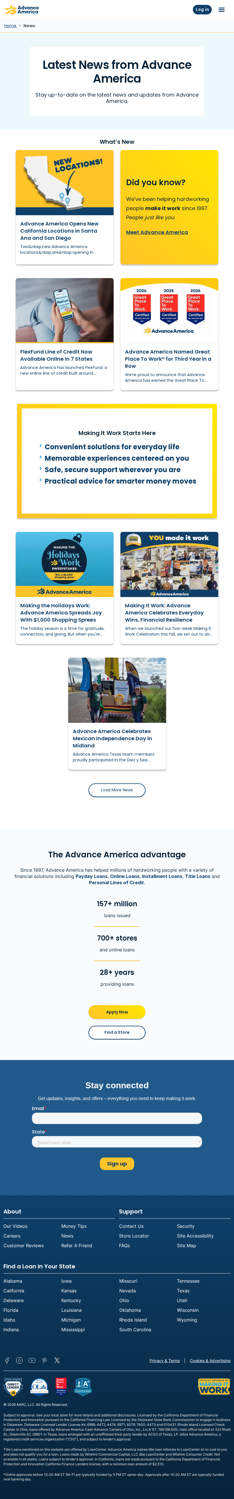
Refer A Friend (76, 1245)
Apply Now (117, 1012)
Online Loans (125, 876)
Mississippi (73, 1329)
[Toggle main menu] (221, 9)
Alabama (12, 1281)
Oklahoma (130, 1310)
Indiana (11, 1329)
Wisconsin (188, 1310)
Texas (183, 1291)
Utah (182, 1300)
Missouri (128, 1281)
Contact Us (131, 1226)
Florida (10, 1310)
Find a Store (117, 1032)
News (67, 1236)
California (13, 1291)
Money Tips (73, 1226)
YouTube (32, 1360)
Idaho (9, 1320)
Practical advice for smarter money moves (120, 481)
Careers (11, 1236)
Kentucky (71, 1300)
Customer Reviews (23, 1245)
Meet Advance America (157, 232)
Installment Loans (162, 876)
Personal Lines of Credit (116, 882)
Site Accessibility (195, 1236)
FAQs (124, 1245)
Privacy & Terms (165, 1360)
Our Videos (15, 1226)
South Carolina (135, 1329)
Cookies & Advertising (210, 1360)
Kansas (68, 1291)
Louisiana (71, 1310)
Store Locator (134, 1236)
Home (10, 26)
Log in (202, 9)
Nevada (127, 1291)
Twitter (57, 1360)
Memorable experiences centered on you (117, 458)
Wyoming (187, 1320)
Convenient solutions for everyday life (112, 447)
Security (186, 1226)
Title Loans (197, 876)
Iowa (66, 1281)
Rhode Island (133, 1320)
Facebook (6, 1360)
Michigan (71, 1320)
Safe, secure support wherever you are (113, 469)
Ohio (124, 1300)
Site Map (186, 1245)
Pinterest (44, 1360)
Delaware (13, 1300)
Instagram (19, 1360)
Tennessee (188, 1281)
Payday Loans (92, 876)
